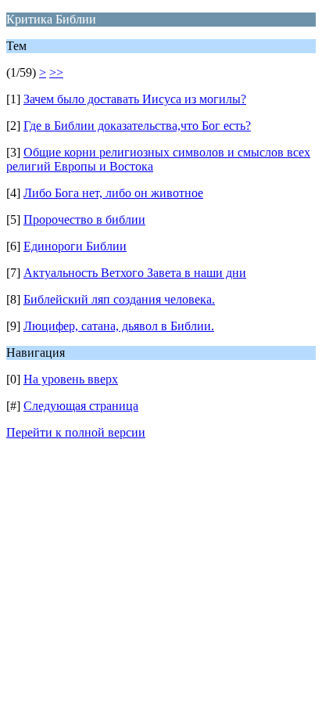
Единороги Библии (75, 246)
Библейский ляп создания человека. (119, 299)
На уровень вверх (70, 379)
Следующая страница (80, 405)
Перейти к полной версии (75, 432)
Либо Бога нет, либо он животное (113, 193)
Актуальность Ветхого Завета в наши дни (134, 272)
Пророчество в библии (84, 219)
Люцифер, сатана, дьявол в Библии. (118, 326)
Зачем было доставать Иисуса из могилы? (134, 99)
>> (56, 72)
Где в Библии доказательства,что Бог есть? (137, 125)
